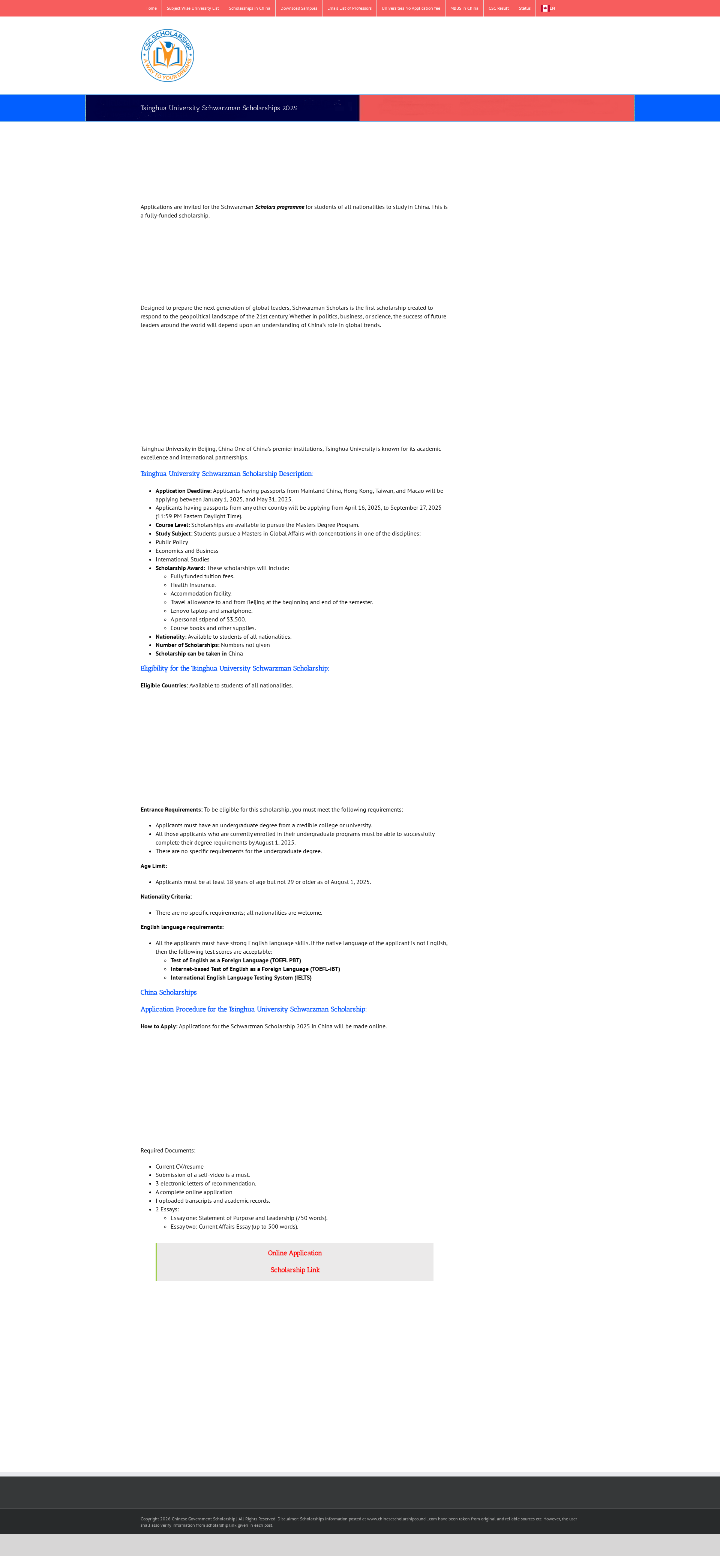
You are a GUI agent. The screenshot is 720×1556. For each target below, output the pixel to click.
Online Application (295, 1253)
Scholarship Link (295, 1270)
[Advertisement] (286, 163)
